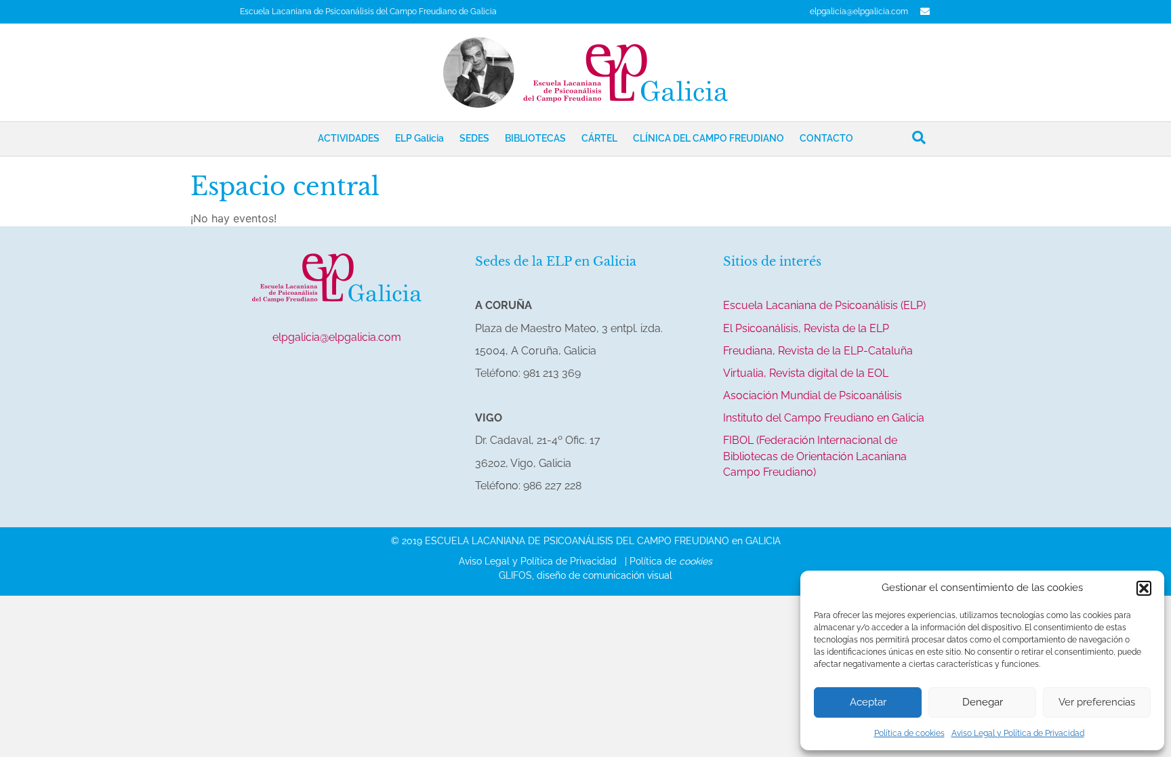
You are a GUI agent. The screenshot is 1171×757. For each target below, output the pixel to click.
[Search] (919, 137)
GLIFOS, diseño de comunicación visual (585, 575)
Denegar (982, 702)
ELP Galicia (419, 138)
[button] (1144, 588)
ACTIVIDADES (348, 138)
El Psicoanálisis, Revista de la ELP (806, 328)
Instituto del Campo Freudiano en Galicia (823, 417)
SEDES (474, 138)
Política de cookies (909, 733)
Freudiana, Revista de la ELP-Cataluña (818, 350)
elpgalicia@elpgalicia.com (859, 11)
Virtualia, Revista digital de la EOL (805, 373)
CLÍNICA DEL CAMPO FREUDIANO (708, 138)
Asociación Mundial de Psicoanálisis (812, 395)
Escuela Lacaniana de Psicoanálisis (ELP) (824, 305)
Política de (671, 561)
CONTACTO (826, 138)
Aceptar (868, 702)
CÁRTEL (599, 138)
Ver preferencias (1097, 702)
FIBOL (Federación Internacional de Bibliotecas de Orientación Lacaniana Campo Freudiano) (815, 456)
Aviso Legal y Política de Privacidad (1017, 733)
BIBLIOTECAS (535, 138)
